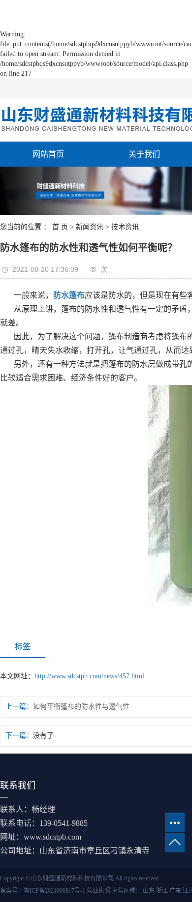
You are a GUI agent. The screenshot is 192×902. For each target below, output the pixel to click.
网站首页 (48, 154)
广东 (175, 890)
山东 (149, 890)
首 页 (60, 227)
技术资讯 (125, 227)
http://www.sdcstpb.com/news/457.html (89, 676)
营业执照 (98, 890)
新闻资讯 (89, 227)
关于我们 (144, 154)
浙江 (162, 890)
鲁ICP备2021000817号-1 (54, 890)
